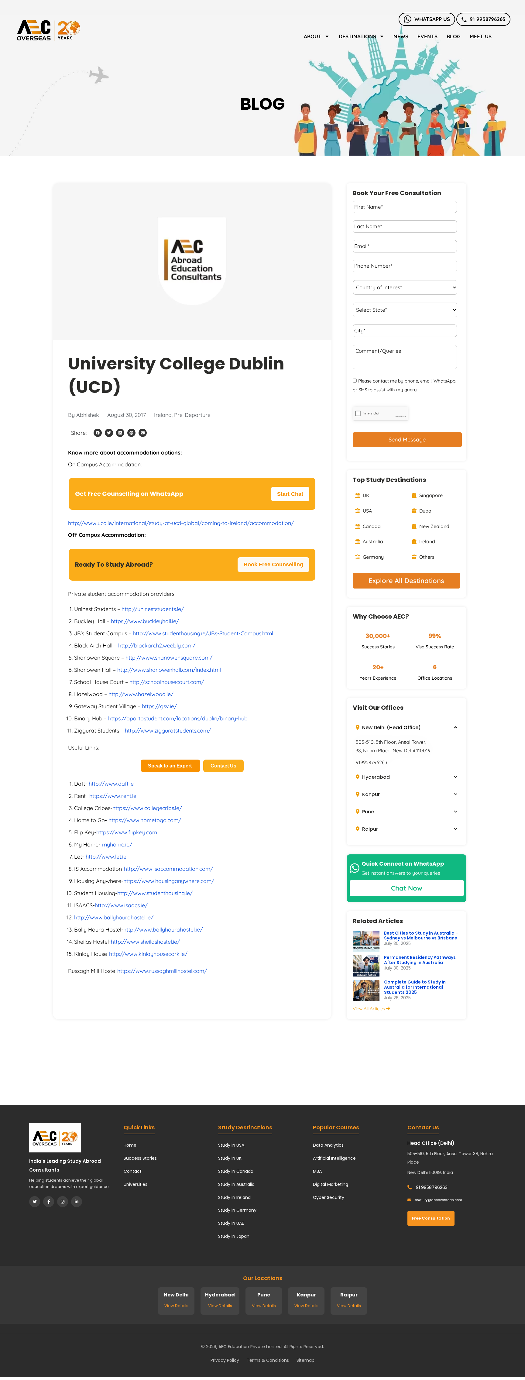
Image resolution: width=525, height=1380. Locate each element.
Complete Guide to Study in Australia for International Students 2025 (415, 987)
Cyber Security (328, 1197)
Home (130, 1145)
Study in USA (231, 1145)
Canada (371, 526)
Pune (367, 811)
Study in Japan (233, 1236)
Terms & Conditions (268, 1360)
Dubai (425, 511)
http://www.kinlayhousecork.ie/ (148, 953)
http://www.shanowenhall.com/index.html (169, 669)
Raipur (369, 829)
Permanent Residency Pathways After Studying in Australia (420, 960)
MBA (317, 1171)
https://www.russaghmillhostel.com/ (162, 970)
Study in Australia (236, 1184)
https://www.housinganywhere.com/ (168, 880)
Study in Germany (237, 1210)
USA (367, 511)
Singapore (430, 495)
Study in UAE (231, 1223)
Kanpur (370, 794)
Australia (372, 541)
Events (427, 36)
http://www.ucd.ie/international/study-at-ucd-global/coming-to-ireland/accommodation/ (181, 523)
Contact (133, 1171)
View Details (176, 1306)
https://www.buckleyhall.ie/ (145, 621)
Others (426, 557)
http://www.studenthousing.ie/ (155, 893)
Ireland (163, 414)
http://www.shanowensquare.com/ (168, 657)
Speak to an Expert (170, 765)
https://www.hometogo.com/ (144, 820)
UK (365, 495)
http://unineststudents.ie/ (153, 609)
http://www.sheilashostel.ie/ (145, 941)
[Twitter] (34, 1201)
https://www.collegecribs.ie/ (147, 808)
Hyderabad (375, 777)
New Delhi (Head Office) (391, 727)
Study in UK (230, 1158)
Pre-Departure (192, 414)
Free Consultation (431, 1218)
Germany (373, 557)
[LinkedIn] (76, 1201)
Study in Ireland (234, 1197)
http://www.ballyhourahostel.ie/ (113, 917)
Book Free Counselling (273, 564)
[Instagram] (62, 1201)
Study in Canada (235, 1171)
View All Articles (369, 1008)
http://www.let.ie (106, 856)
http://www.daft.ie (111, 783)
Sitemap (305, 1360)
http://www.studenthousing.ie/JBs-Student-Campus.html (203, 633)
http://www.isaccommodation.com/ (168, 868)
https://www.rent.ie (112, 795)
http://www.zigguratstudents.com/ (168, 730)
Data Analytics (328, 1145)
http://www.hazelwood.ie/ (140, 694)
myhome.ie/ (117, 844)
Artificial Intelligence (334, 1158)
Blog (454, 36)
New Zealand (433, 526)
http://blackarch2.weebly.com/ (156, 645)
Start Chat (290, 494)
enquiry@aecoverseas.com (438, 1199)
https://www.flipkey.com (126, 832)
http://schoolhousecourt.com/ (166, 681)
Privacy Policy (225, 1360)
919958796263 (371, 762)
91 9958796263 (487, 19)
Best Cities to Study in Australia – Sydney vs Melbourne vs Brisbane (421, 935)
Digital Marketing (330, 1184)
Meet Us (481, 36)
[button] (98, 433)
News (400, 36)
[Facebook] (48, 1201)
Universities (135, 1184)
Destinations (357, 36)
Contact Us (223, 765)
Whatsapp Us (432, 19)
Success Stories (140, 1158)
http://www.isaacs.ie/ (121, 905)
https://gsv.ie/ (159, 706)
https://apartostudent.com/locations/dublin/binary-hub (178, 718)
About (312, 36)
